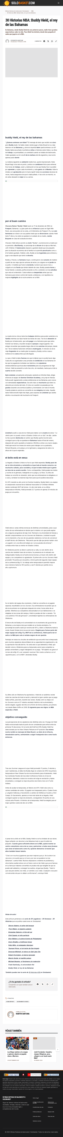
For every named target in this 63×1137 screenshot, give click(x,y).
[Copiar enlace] (56, 41)
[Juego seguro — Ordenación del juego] (11, 1075)
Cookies (50, 1098)
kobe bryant (10, 1001)
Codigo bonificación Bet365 (38, 1102)
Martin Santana (22, 1014)
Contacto (50, 1107)
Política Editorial (37, 1111)
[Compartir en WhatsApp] (52, 41)
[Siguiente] (58, 1049)
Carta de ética (36, 1116)
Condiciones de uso (38, 1107)
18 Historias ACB (35, 972)
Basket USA (51, 1111)
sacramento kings (22, 1001)
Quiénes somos (37, 1121)
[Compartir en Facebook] (44, 41)
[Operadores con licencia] (51, 1075)
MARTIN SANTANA (18, 40)
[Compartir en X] (48, 41)
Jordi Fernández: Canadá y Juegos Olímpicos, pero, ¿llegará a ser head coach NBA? (43, 1055)
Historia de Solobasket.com (52, 1102)
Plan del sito (51, 1116)
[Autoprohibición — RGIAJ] (23, 1074)
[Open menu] (58, 3)
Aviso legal (36, 1098)
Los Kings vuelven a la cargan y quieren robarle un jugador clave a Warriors (17, 1054)
